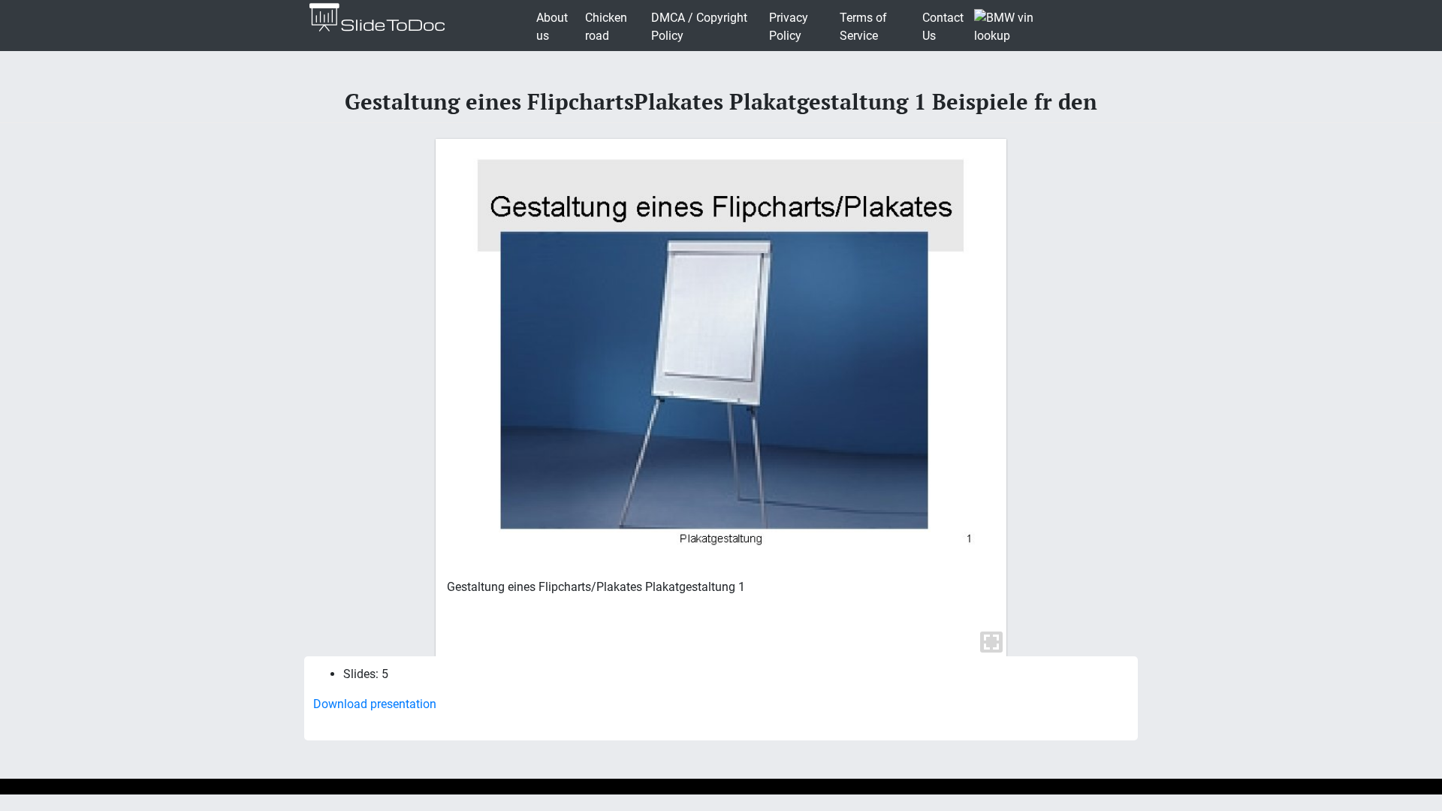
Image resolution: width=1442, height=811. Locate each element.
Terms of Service (863, 27)
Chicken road (606, 27)
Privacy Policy (788, 27)
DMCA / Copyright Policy (699, 27)
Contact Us (943, 27)
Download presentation (374, 704)
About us (552, 27)
